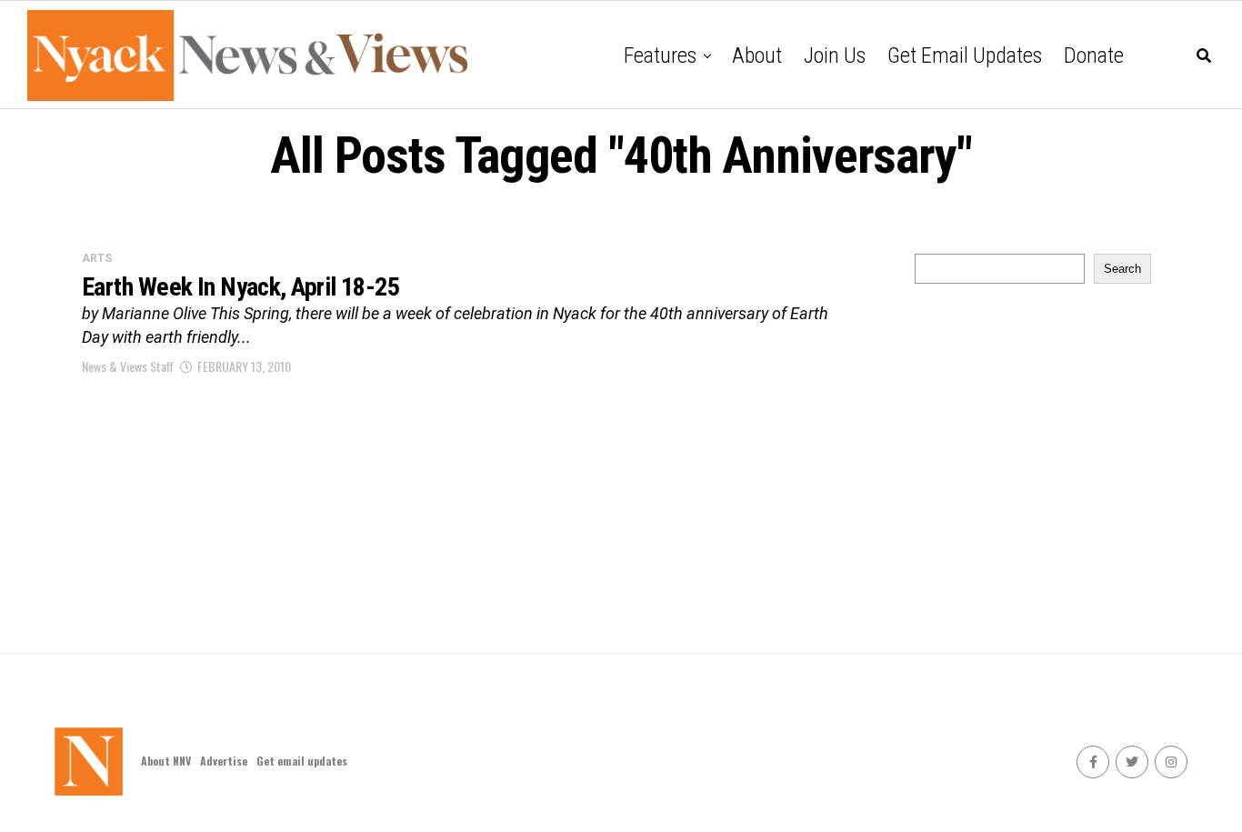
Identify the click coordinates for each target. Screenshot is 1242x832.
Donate (1094, 55)
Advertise (223, 760)
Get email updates (964, 55)
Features (660, 55)
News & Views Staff (128, 366)
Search (1122, 269)
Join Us (835, 55)
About (757, 55)
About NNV (166, 760)
